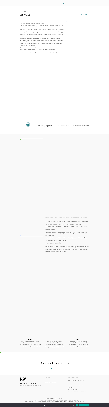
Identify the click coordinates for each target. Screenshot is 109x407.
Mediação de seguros (73, 389)
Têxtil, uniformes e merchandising (76, 380)
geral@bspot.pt (52, 385)
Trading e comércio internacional (76, 385)
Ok (76, 405)
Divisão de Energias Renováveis (76, 394)
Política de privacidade (83, 405)
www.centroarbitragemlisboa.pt (58, 401)
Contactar (83, 14)
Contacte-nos (54, 368)
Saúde (69, 383)
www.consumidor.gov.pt (54, 403)
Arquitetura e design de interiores (77, 391)
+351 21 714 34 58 (54, 381)
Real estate (70, 387)
